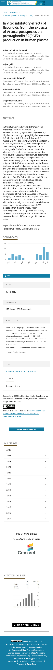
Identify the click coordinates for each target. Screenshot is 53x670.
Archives (14, 12)
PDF (8, 275)
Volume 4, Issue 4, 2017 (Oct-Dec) (18, 15)
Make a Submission (26, 429)
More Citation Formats (17, 352)
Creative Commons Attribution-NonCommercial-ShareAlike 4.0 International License (24, 413)
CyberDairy (31, 664)
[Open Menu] (3, 3)
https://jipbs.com (38, 653)
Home (5, 12)
